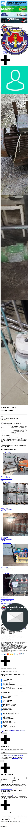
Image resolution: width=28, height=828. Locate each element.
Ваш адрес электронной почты (7, 777)
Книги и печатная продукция (8, 722)
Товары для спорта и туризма (8, 706)
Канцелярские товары (7, 709)
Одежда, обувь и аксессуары (8, 705)
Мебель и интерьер (6, 701)
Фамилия (3, 779)
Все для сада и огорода (7, 716)
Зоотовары (4, 723)
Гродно (9, 639)
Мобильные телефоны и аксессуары (10, 695)
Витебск (4, 639)
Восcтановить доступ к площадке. (15, 755)
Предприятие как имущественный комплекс (12, 688)
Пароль (2, 751)
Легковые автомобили (7, 679)
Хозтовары (4, 725)
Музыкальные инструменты (8, 726)
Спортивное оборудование (8, 718)
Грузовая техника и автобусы (8, 684)
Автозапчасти (5, 719)
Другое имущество (6, 683)
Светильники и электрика (8, 714)
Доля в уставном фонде (7, 687)
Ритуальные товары (6, 708)
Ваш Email (3, 671)
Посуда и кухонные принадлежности (10, 713)
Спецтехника (5, 680)
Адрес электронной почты (6, 749)
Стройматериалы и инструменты (9, 712)
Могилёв (12, 639)
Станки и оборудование (7, 682)
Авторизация (9, 823)
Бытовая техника (6, 697)
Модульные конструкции (7, 727)
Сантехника (4, 710)
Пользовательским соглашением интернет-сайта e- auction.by (12, 794)
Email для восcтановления (6, 821)
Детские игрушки (6, 717)
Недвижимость (5, 678)
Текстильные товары (6, 721)
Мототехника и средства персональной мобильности (14, 685)
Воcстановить (4, 826)
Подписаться (3, 732)
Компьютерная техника (7, 696)
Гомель (7, 639)
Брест (1, 639)
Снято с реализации (5, 420)
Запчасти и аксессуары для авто (9, 704)
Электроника (5, 699)
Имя (18, 779)
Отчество (15, 780)
